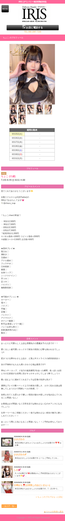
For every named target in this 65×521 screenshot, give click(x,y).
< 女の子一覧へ (9, 506)
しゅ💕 (17, 469)
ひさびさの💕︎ (20, 454)
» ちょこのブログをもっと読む (49, 497)
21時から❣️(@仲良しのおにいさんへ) (32, 485)
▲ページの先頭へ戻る (53, 511)
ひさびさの (19, 439)
